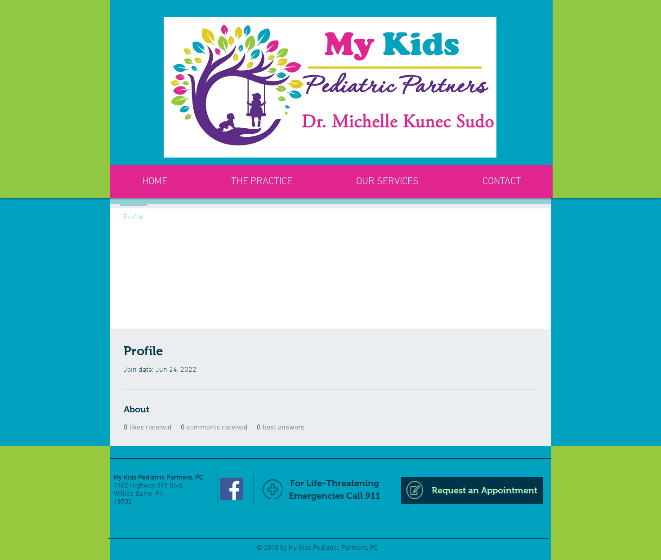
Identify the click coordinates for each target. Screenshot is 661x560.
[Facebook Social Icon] (231, 489)
